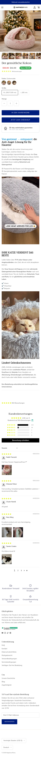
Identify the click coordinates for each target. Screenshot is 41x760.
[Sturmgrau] (9, 83)
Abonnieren (9, 722)
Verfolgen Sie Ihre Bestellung (12, 665)
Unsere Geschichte (8, 678)
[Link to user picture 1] (7, 470)
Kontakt (4, 649)
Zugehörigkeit (6, 685)
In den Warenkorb (20, 113)
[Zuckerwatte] (4, 83)
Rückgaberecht (7, 655)
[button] (7, 403)
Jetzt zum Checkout (20, 120)
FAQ (3, 645)
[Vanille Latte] (14, 83)
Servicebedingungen (9, 662)
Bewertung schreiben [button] (20, 440)
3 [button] (21, 570)
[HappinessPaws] (20, 7)
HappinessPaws (10, 753)
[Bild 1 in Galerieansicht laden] (20, 31)
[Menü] (2, 7)
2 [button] (17, 570)
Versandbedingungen (9, 659)
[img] (6, 454)
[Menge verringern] (4, 103)
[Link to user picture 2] (18, 532)
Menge (4, 99)
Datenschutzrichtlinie (9, 652)
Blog (3, 682)
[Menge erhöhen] (16, 103)
